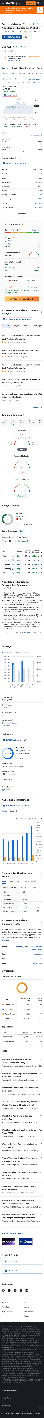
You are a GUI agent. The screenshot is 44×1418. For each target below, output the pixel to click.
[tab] (13, 422)
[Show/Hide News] (15, 79)
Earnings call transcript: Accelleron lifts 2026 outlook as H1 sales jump (22, 395)
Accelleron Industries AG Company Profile (15, 922)
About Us (5, 1302)
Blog (25, 1302)
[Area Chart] (7, 79)
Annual (4, 811)
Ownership (21, 73)
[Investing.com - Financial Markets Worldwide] (13, 3)
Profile (13, 73)
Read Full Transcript (34, 633)
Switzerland (37, 963)
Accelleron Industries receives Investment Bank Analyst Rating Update (21, 337)
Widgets (27, 1316)
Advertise (5, 1307)
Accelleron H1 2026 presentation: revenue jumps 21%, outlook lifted (21, 381)
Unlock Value (35, 135)
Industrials (38, 954)
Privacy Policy (6, 1398)
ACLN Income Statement (15, 800)
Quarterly (14, 811)
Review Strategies (14, 60)
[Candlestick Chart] (4, 79)
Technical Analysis (12, 415)
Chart (14, 68)
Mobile (26, 1307)
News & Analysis (26, 68)
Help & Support (7, 1311)
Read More (6, 940)
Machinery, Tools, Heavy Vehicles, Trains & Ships (28, 948)
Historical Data (33, 73)
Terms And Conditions (9, 1391)
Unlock (24, 911)
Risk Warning (6, 1405)
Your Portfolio (29, 1311)
